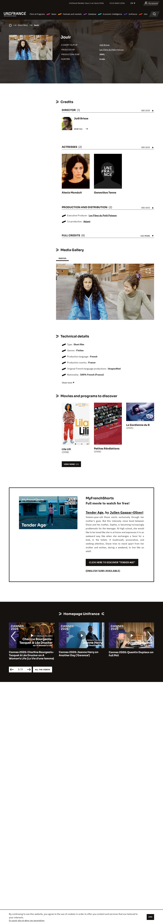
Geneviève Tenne (105, 192)
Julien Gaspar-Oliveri (126, 512)
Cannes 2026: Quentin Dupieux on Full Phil (131, 654)
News (53, 14)
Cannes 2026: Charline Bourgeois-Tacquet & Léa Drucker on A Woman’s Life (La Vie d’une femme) (31, 655)
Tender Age (94, 512)
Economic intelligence (112, 14)
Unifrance (133, 14)
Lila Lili (66, 449)
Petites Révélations (106, 448)
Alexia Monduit (72, 192)
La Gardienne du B (138, 425)
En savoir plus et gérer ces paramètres (26, 920)
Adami (86, 221)
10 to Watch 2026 (117, 3)
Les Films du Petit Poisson (111, 49)
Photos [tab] (62, 258)
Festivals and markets (72, 14)
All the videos (42, 669)
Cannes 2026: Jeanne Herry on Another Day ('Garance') (78, 654)
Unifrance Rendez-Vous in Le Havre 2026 (86, 3)
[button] (148, 271)
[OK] (150, 917)
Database (92, 14)
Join (145, 14)
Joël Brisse (104, 45)
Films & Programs (37, 14)
